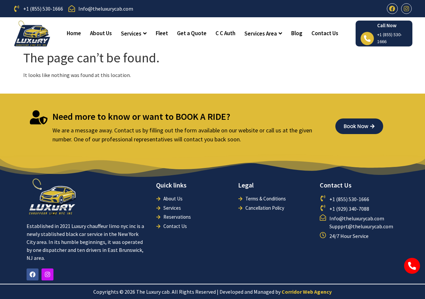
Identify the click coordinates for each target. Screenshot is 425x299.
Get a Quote (192, 33)
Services (131, 33)
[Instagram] (406, 8)
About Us (101, 33)
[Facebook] (392, 8)
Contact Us (324, 33)
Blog (296, 33)
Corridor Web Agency (307, 291)
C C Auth (225, 33)
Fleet (162, 33)
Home (74, 33)
